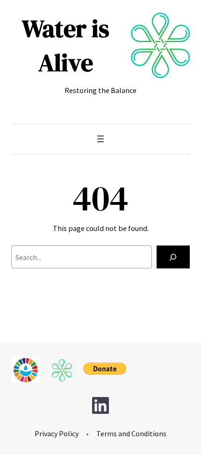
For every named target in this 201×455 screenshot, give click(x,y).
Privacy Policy (57, 433)
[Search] (173, 257)
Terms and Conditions (131, 433)
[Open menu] (100, 138)
